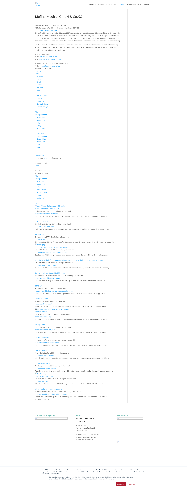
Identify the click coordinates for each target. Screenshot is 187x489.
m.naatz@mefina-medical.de (49, 66)
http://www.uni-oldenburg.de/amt (47, 278)
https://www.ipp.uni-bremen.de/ (47, 343)
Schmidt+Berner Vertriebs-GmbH (47, 208)
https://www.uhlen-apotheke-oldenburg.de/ (51, 394)
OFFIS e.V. (38, 286)
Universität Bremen (42, 337)
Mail (38, 90)
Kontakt (147, 4)
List (36, 168)
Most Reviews (41, 190)
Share (37, 74)
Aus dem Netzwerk (134, 4)
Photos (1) (40, 101)
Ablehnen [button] (132, 484)
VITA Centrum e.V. (41, 221)
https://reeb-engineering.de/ (45, 368)
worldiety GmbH (41, 312)
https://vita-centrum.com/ (44, 226)
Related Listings (42, 107)
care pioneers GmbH (42, 350)
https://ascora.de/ (41, 239)
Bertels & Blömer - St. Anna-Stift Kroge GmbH (51, 247)
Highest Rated (42, 192)
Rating (39, 126)
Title (38, 123)
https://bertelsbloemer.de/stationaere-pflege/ (51, 252)
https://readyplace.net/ (43, 304)
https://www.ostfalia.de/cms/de (46, 265)
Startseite (92, 4)
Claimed (40, 195)
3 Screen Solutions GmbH (44, 376)
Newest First (41, 117)
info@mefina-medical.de (48, 57)
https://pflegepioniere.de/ (44, 355)
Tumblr (39, 85)
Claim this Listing (41, 96)
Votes (38, 147)
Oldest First (41, 120)
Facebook (40, 76)
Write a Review (40, 134)
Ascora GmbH (40, 234)
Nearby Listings (42, 104)
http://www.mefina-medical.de (46, 30)
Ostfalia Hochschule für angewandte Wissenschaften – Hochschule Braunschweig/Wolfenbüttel (69, 260)
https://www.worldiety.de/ (44, 317)
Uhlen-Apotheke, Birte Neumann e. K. (48, 389)
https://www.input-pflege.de (45, 330)
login (45, 158)
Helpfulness (41, 129)
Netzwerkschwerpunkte (107, 4)
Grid (39, 168)
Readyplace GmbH (41, 299)
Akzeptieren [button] (120, 484)
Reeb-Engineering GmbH (44, 363)
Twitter (39, 79)
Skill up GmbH (40, 325)
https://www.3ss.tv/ (42, 381)
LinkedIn (40, 88)
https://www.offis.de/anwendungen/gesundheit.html (54, 291)
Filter (37, 112)
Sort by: (41, 115)
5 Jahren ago (39, 155)
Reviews (39, 98)
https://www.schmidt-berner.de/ (47, 214)
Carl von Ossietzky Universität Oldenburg (50, 273)
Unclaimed (40, 198)
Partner (121, 4)
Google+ (39, 82)
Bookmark (38, 71)
